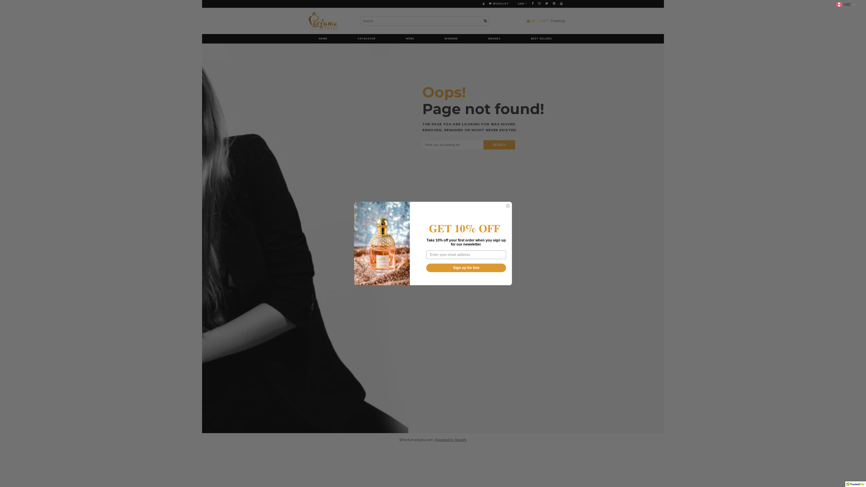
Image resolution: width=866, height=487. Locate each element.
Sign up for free (466, 268)
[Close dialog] (508, 206)
